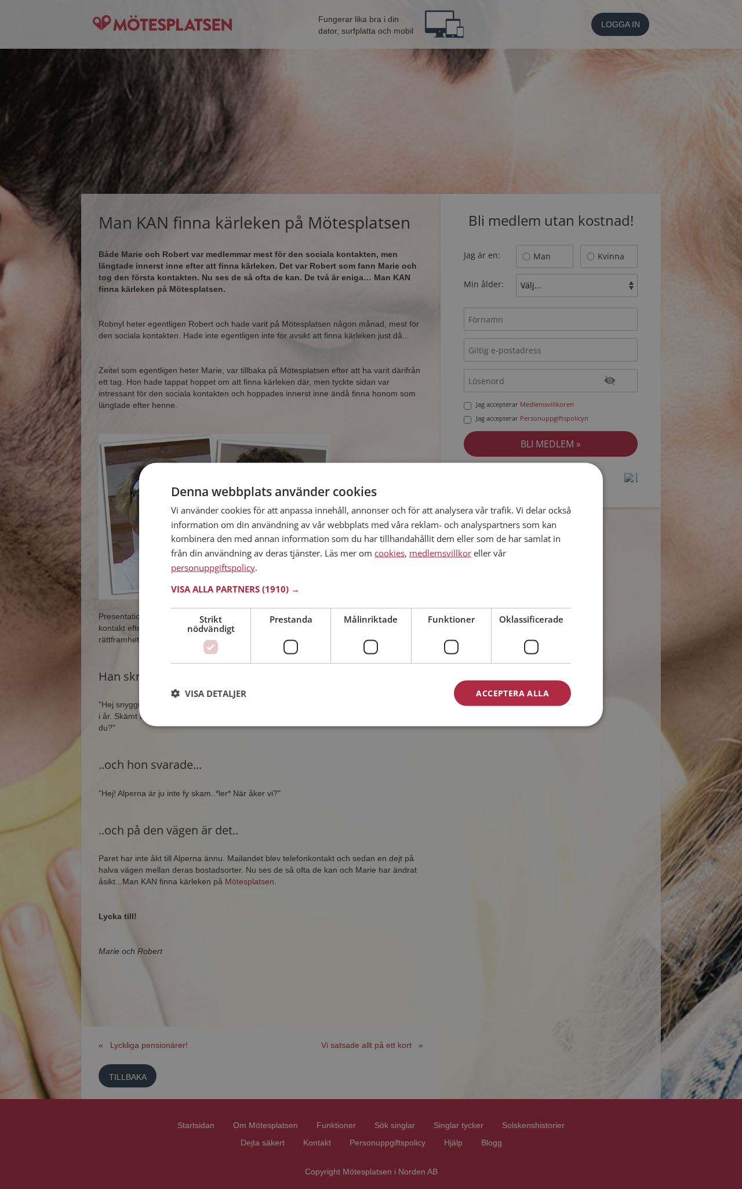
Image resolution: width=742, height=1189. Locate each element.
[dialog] (371, 594)
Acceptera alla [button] (512, 692)
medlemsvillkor (440, 553)
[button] (371, 588)
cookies (389, 553)
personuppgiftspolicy (213, 567)
